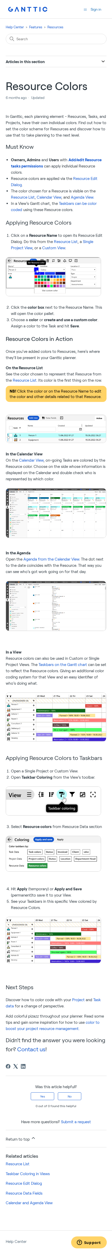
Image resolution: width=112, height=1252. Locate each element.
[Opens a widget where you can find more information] (89, 1242)
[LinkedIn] (23, 1066)
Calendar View (49, 197)
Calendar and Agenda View (29, 1202)
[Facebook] (8, 1066)
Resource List (23, 197)
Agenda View (82, 197)
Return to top (18, 1139)
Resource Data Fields (24, 1193)
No (70, 1096)
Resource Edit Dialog (24, 1183)
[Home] (28, 9)
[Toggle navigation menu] (85, 9)
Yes (42, 1096)
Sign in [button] (96, 9)
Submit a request (76, 1121)
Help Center (15, 27)
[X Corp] (15, 1066)
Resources (55, 27)
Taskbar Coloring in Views (28, 1173)
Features (35, 27)
